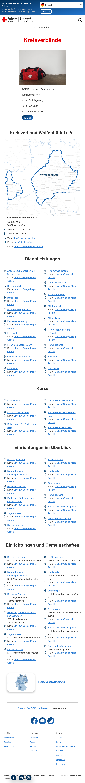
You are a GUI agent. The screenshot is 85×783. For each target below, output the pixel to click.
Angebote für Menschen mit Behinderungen (21, 272)
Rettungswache (55, 494)
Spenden (52, 356)
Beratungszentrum (16, 459)
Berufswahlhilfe (14, 285)
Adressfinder (35, 742)
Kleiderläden (54, 471)
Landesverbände (51, 681)
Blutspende (12, 297)
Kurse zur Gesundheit (18, 412)
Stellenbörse (9, 746)
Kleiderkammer (55, 459)
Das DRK (34, 750)
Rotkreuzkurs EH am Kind (60, 400)
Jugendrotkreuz (15, 513)
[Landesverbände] (21, 682)
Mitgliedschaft (55, 306)
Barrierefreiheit (62, 764)
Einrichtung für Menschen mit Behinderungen (21, 499)
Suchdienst (53, 368)
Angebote (34, 737)
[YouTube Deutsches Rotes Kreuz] (42, 720)
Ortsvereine (54, 483)
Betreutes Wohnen (16, 486)
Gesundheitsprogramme (19, 356)
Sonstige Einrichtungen (59, 518)
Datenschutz (61, 755)
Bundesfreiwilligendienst (19, 309)
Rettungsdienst (55, 344)
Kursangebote (14, 400)
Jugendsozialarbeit (57, 282)
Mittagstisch (54, 317)
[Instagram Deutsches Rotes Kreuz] (50, 720)
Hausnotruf (12, 368)
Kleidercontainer (15, 525)
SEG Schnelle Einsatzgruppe (62, 506)
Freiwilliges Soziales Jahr (19, 344)
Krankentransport (56, 294)
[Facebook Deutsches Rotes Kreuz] (34, 720)
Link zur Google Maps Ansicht (28, 246)
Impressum (60, 759)
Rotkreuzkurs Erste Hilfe (60, 427)
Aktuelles (33, 746)
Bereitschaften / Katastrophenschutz (17, 473)
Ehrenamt (12, 333)
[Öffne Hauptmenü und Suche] (80, 20)
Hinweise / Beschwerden (66, 746)
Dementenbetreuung (17, 321)
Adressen (60, 737)
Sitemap (59, 750)
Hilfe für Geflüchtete (58, 270)
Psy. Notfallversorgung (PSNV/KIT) (59, 331)
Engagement (9, 737)
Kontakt (59, 742)
